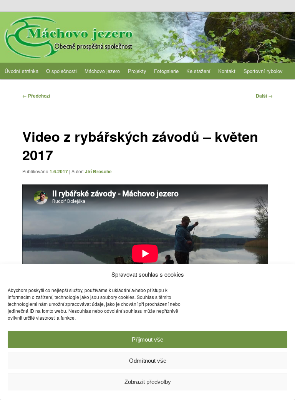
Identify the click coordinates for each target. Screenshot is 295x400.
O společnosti (61, 71)
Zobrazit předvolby (147, 381)
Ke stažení (198, 71)
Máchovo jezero (102, 71)
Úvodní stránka (21, 71)
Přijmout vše (147, 339)
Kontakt (226, 71)
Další (264, 95)
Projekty (137, 71)
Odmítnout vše (147, 360)
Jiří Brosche (98, 171)
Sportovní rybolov (263, 71)
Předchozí (36, 95)
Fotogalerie (166, 71)
